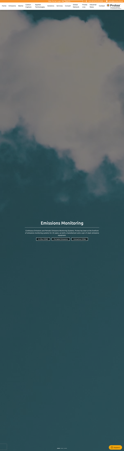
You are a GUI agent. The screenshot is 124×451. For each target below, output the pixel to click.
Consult (68, 6)
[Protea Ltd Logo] (114, 6)
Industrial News (93, 6)
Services (59, 6)
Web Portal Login (54, 1)
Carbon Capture (28, 6)
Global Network (76, 6)
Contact (102, 6)
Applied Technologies (40, 6)
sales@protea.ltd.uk (115, 1)
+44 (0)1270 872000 (95, 1)
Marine (20, 6)
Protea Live (84, 6)
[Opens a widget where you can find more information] (115, 447)
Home (4, 6)
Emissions (12, 6)
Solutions (50, 6)
